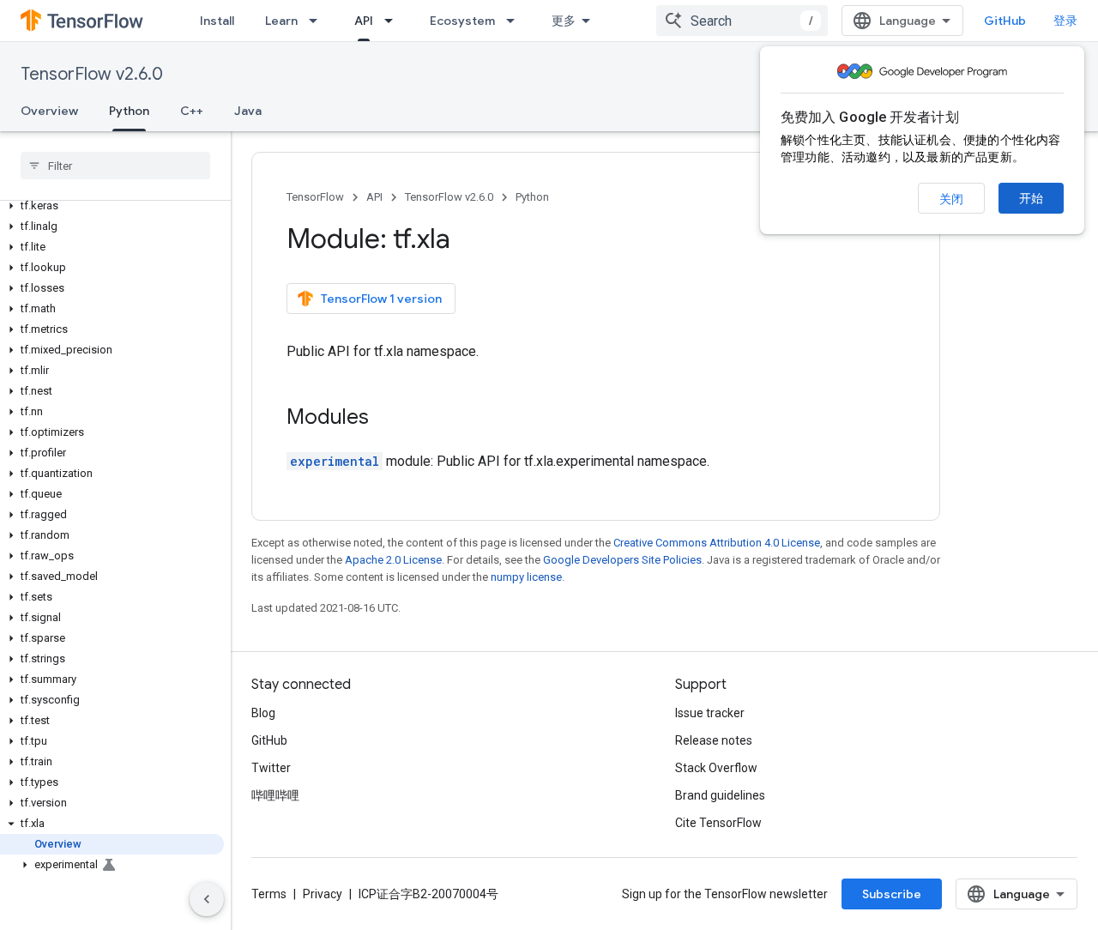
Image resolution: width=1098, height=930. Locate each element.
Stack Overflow (716, 768)
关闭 (951, 199)
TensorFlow (315, 196)
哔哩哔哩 (275, 795)
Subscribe (891, 894)
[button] (112, 206)
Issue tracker (710, 713)
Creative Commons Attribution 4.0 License (716, 542)
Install (217, 20)
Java (248, 110)
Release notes (713, 740)
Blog (263, 713)
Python (129, 110)
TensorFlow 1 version (381, 298)
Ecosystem (462, 20)
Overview (49, 110)
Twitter (271, 768)
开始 (1031, 198)
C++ (191, 110)
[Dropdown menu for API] (393, 20)
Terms (269, 894)
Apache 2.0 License (393, 559)
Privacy (322, 894)
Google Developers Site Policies (622, 559)
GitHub (1005, 20)
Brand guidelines (720, 795)
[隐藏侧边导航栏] (207, 899)
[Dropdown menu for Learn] (318, 20)
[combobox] (742, 20)
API (363, 20)
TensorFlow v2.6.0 (92, 74)
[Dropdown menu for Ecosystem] (515, 20)
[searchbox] (115, 165)
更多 (564, 20)
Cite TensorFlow (718, 823)
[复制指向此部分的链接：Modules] (386, 418)
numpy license (526, 577)
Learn (281, 20)
